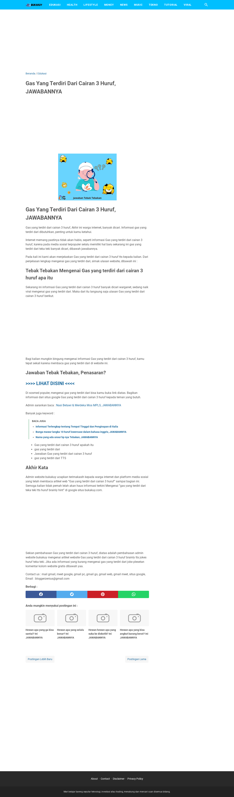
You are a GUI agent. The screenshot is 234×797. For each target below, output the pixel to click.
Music (138, 4)
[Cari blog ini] (206, 5)
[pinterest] (102, 594)
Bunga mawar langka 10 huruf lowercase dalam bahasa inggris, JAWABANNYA (81, 431)
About (94, 778)
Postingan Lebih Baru (40, 659)
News (124, 4)
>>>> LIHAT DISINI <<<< (50, 383)
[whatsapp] (133, 594)
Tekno (153, 4)
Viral (188, 4)
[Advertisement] (117, 40)
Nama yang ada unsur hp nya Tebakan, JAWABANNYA (67, 437)
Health (72, 4)
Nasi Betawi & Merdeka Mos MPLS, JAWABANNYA (88, 405)
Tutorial (171, 4)
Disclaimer (118, 778)
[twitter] (71, 594)
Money (109, 4)
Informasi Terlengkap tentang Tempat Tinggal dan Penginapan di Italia (77, 426)
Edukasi (55, 4)
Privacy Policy (135, 778)
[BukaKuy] (34, 5)
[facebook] (41, 594)
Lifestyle (91, 4)
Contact (105, 778)
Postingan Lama (136, 659)
